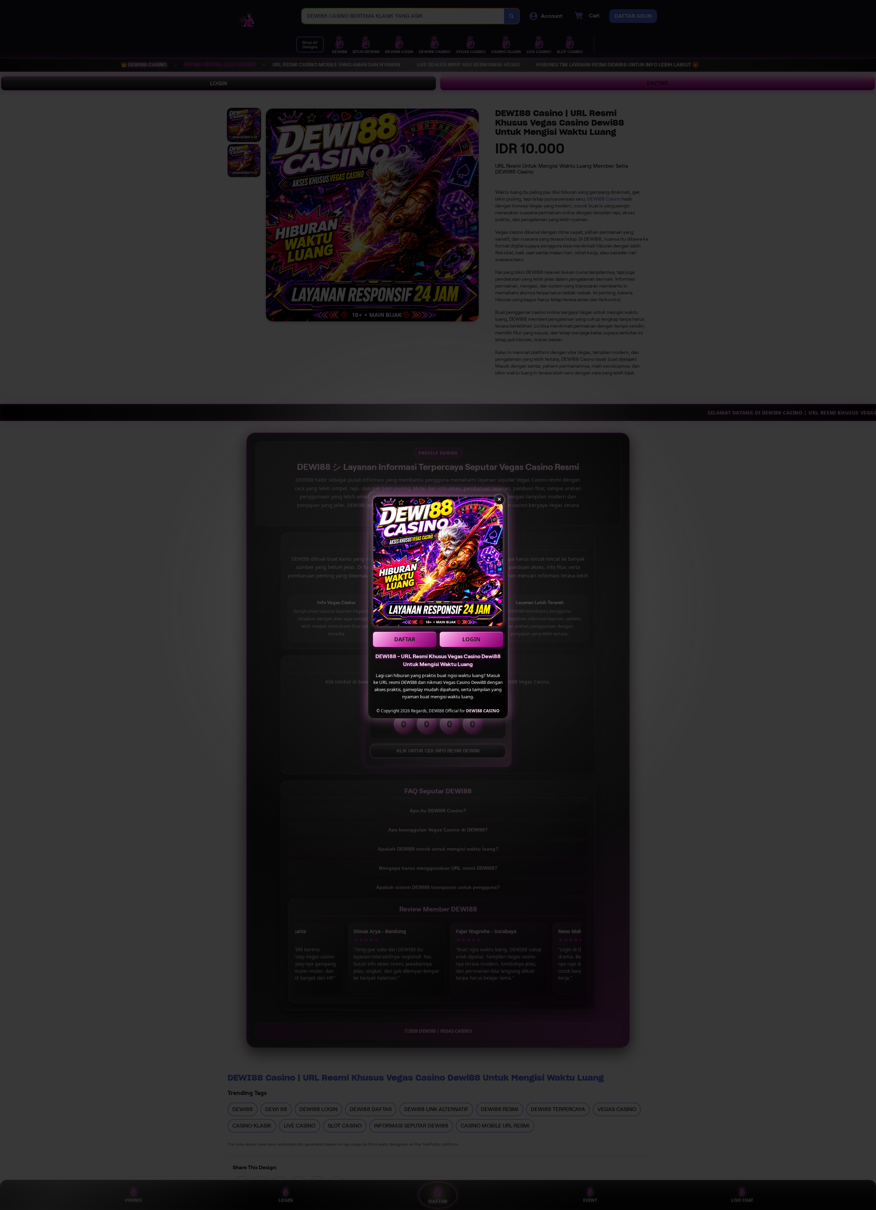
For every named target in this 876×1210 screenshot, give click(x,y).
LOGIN (471, 639)
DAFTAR (404, 639)
